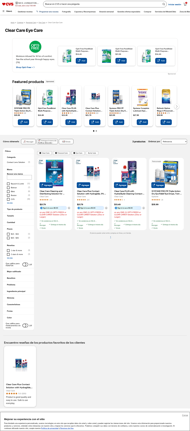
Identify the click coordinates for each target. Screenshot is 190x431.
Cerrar (185, 415)
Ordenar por (154, 141)
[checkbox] (18, 162)
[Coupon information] (68, 208)
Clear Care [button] (46, 153)
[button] (18, 157)
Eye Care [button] (79, 153)
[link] (51, 199)
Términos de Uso (67, 428)
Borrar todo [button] (92, 153)
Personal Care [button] (63, 153)
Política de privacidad (49, 428)
